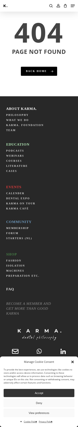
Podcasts (15, 150)
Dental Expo (18, 198)
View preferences (39, 412)
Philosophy (17, 115)
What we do (17, 120)
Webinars (15, 155)
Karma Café (17, 208)
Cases (11, 171)
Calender (15, 193)
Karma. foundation (25, 125)
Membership (17, 228)
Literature (17, 166)
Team (11, 130)
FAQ (10, 289)
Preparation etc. (23, 276)
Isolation (15, 265)
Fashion (13, 260)
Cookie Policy (30, 421)
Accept (39, 393)
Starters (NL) (19, 238)
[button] (72, 362)
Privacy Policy (45, 421)
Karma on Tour (20, 203)
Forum (12, 233)
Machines (15, 270)
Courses (14, 161)
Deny (39, 403)
